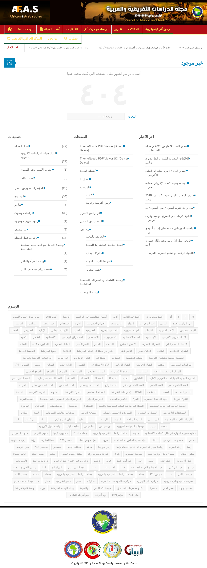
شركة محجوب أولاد (98, 453)
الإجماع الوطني (59, 330)
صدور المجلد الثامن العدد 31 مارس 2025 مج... (169, 197)
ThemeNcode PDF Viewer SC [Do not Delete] (104, 160)
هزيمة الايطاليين (103, 488)
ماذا (170, 474)
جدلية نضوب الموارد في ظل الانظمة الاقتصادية (170, 433)
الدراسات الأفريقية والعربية (37, 358)
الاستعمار (94, 337)
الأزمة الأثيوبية (131, 330)
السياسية (143, 371)
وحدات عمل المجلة (25, 237)
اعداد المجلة (21, 146)
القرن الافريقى (37, 392)
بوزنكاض (30, 419)
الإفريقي (28, 330)
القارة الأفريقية (73, 392)
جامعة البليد (72, 426)
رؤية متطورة (18, 440)
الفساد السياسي (96, 392)
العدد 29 (99, 378)
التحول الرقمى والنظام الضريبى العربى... (169, 252)
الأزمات (149, 330)
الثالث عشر (144, 351)
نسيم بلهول (185, 488)
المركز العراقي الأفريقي (27, 38)
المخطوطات (56, 406)
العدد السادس (67, 385)
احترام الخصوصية (95, 323)
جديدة (135, 433)
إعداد (131, 323)
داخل (154, 440)
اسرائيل (33, 323)
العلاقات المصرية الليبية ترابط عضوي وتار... (167, 160)
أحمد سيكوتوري (154, 316)
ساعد (90, 447)
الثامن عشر (126, 351)
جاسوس (89, 426)
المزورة (25, 406)
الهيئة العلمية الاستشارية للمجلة (104, 244)
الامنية (24, 337)
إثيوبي (163, 323)
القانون (55, 392)
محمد (36, 474)
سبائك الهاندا (74, 447)
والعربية (84, 488)
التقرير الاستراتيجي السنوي (36, 169)
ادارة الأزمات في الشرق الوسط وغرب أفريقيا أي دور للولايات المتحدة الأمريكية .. (146, 47)
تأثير (17, 419)
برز (91, 419)
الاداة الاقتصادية (131, 337)
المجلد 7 (88, 406)
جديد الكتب (27, 177)
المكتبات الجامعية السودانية (60, 412)
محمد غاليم (21, 474)
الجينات (116, 358)
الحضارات (101, 358)
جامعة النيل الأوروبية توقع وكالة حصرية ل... (168, 242)
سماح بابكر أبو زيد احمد (161, 453)
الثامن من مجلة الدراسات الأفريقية (95, 351)
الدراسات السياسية (181, 364)
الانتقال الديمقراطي (177, 344)
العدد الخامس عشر (133, 385)
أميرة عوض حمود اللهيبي (26, 316)
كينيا (123, 467)
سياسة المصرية (134, 453)
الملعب (24, 412)
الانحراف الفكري (151, 344)
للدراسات (57, 467)
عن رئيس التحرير (90, 213)
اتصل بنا (73, 38)
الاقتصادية (51, 337)
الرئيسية (85, 187)
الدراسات (63, 358)
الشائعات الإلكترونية (121, 371)
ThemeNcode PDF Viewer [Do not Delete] (101, 148)
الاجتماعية (151, 337)
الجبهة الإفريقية (49, 351)
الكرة (136, 399)
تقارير (118, 29)
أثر (170, 316)
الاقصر (36, 337)
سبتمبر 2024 (41, 447)
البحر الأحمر (82, 344)
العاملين (138, 378)
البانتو (97, 344)
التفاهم (161, 351)
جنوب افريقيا (41, 433)
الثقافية (67, 351)
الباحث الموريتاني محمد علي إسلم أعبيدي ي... (169, 230)
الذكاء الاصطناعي (100, 364)
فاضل (97, 460)
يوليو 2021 (117, 495)
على (139, 460)
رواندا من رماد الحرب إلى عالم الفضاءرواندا (139, 447)
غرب (108, 460)
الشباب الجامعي (96, 371)
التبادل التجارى (62, 344)
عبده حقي (165, 460)
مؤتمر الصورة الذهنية (24, 467)
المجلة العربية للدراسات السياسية (167, 406)
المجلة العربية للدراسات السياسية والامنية (121, 406)
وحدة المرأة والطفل (32, 261)
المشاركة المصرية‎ (147, 412)
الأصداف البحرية (109, 330)
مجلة (141, 474)
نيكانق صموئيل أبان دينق (130, 488)
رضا (189, 447)
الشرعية (77, 371)
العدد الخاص (156, 385)
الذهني (81, 364)
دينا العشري (47, 440)
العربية (22, 385)
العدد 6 (71, 378)
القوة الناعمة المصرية (156, 399)
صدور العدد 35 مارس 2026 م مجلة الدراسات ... (166, 148)
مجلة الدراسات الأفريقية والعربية (115, 474)
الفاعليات (72, 29)
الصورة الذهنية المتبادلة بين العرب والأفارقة (171, 378)
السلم (38, 364)
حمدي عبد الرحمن (173, 440)
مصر (78, 481)
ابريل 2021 (116, 323)
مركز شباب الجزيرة (147, 481)
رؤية (33, 440)
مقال (47, 481)
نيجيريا (153, 488)
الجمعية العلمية (27, 351)
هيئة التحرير (93, 269)
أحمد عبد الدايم (131, 316)
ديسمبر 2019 (66, 440)
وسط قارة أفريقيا (24, 488)
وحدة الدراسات (89, 292)
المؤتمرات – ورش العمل (29, 188)
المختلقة (73, 406)
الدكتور (161, 364)
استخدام (65, 323)
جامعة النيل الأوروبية (49, 426)
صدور (53, 453)
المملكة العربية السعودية (178, 419)
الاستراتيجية (110, 337)
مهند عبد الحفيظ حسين (26, 481)
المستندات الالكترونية (175, 412)
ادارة (78, 323)
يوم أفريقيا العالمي (79, 495)
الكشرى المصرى (118, 399)
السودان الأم (22, 364)
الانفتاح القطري (127, 344)
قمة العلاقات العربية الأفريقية (146, 467)
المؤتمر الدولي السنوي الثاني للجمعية (60, 399)
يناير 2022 (134, 495)
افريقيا (19, 323)
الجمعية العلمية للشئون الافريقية (166, 358)
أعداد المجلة (52, 29)
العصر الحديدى (183, 392)
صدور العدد (38, 453)
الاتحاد (14, 330)
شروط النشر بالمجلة (98, 261)
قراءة (191, 467)
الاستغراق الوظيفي (72, 337)
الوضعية (103, 419)
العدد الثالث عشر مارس (49, 378)
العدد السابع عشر (89, 385)
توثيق (153, 426)
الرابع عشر (66, 364)
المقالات (133, 29)
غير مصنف (20, 229)
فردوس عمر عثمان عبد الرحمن (71, 460)
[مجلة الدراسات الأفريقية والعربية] (144, 12)
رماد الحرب (175, 447)
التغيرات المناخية (179, 351)
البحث (132, 116)
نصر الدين (168, 488)
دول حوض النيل (87, 440)
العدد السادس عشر (43, 385)
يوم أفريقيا (101, 495)
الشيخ (50, 371)
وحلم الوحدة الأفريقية (62, 488)
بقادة (81, 419)
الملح (37, 412)
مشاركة (91, 481)
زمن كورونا (104, 447)
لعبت (93, 467)
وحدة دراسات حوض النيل (35, 269)
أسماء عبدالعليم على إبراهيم (91, 316)
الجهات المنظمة (134, 358)
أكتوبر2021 (51, 316)
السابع (50, 364)
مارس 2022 (156, 474)
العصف (166, 392)
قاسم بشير (21, 460)
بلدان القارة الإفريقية (61, 419)
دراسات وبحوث (98, 29)
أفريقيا (66, 316)
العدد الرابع (111, 385)
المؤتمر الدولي (95, 399)
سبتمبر (57, 447)
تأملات (164, 426)
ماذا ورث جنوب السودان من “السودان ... (169, 207)
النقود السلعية (134, 419)
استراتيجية (49, 323)
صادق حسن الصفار (71, 453)
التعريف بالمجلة (95, 236)
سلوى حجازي (187, 453)
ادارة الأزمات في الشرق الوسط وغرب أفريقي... (168, 218)
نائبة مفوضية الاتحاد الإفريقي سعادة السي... (166, 185)
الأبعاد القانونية (166, 330)
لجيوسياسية (108, 467)
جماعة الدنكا (80, 433)
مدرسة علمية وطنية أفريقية (178, 481)
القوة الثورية (181, 399)
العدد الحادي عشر (178, 385)
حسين (192, 440)
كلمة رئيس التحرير (91, 221)
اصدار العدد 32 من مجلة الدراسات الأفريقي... (165, 172)
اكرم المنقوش (188, 330)
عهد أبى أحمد (124, 460)
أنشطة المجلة (88, 170)
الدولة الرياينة (122, 364)
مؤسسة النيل (184, 474)
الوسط (117, 419)
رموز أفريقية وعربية (157, 29)
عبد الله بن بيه (184, 460)
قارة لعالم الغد (41, 460)
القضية (19, 392)
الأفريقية (90, 330)
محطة (47, 474)
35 (192, 316)
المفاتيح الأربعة (89, 412)
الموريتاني (153, 419)
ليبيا (44, 467)
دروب (105, 440)
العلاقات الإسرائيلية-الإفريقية (126, 392)
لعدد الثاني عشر (76, 467)
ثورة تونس (105, 426)
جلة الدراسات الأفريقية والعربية (110, 433)
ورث (42, 488)
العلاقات (151, 392)
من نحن (53, 38)
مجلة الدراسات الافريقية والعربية (74, 474)
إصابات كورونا (147, 323)
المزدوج (39, 406)
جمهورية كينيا (60, 433)
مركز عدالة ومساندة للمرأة (116, 481)
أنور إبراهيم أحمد (182, 323)
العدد (125, 378)
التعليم (23, 344)
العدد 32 (84, 378)
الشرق (63, 371)
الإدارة (42, 330)
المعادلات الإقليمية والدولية (117, 412)
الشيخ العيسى (34, 371)
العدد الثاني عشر (21, 378)
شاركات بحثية (94, 253)
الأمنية (76, 330)
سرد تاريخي (22, 447)
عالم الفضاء (19, 453)
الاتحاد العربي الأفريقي (174, 337)
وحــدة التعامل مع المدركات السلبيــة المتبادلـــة (42, 246)
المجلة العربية (26, 399)
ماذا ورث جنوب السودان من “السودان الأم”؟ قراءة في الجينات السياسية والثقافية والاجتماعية (58, 47)
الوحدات (28, 29)
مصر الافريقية (63, 481)
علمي (151, 460)
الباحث (110, 344)
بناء (42, 419)
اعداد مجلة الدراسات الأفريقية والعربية (38, 155)
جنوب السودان (20, 433)
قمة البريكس (175, 467)
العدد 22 (113, 378)
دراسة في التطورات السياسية (129, 440)
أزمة (115, 316)
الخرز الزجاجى (82, 358)
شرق (117, 453)
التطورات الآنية (40, 344)
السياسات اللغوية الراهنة (167, 371)
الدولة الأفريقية (144, 364)
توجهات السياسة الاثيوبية (130, 426)
